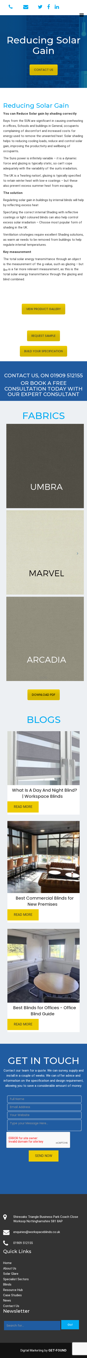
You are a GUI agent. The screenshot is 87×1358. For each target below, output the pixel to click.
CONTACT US (43, 70)
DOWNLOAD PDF (43, 695)
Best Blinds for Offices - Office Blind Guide (44, 1011)
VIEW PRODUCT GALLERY (43, 309)
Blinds (7, 1284)
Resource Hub (13, 1290)
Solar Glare (10, 1274)
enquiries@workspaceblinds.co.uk (36, 1232)
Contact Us (11, 1306)
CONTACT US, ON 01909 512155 (43, 375)
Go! (70, 1325)
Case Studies (12, 1295)
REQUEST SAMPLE (43, 336)
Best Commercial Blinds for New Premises (45, 901)
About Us (9, 1268)
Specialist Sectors (16, 1279)
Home (7, 1263)
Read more (23, 807)
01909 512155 (23, 1243)
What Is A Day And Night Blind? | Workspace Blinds (44, 793)
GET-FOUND (57, 1350)
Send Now (43, 1156)
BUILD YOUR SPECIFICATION (43, 351)
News (7, 1300)
